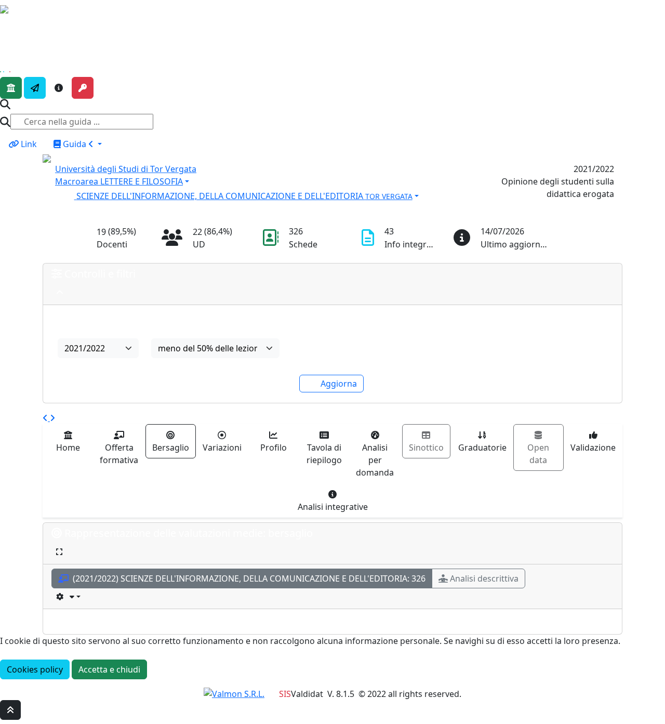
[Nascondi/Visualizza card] (59, 292)
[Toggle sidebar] (7, 24)
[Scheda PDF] (68, 596)
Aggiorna (339, 383)
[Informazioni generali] (59, 88)
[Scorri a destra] (52, 418)
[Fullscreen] (59, 552)
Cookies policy (35, 669)
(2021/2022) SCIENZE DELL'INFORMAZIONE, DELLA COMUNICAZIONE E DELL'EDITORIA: (248, 578)
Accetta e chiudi (109, 669)
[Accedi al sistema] (83, 88)
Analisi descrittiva (484, 578)
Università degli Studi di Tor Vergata (125, 169)
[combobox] (98, 348)
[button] (258, 195)
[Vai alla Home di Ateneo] (11, 88)
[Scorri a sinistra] (46, 418)
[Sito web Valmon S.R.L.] (234, 694)
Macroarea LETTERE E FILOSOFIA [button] (119, 181)
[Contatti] (35, 88)
